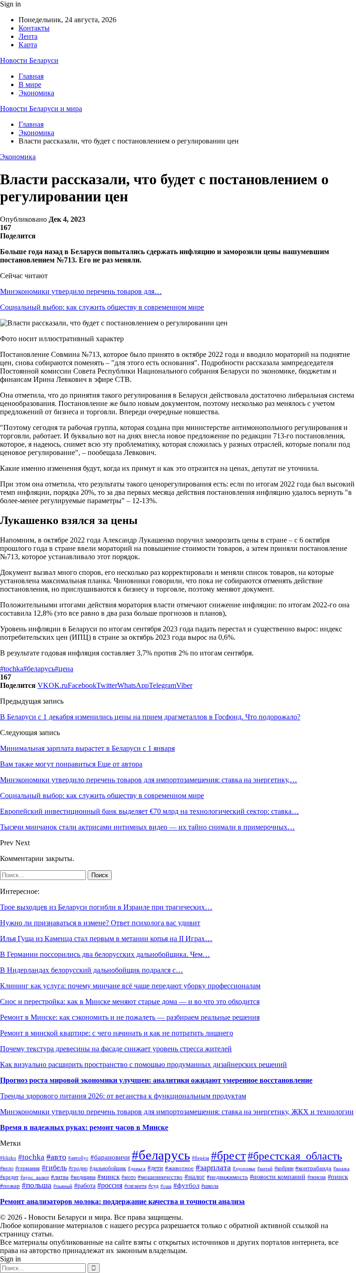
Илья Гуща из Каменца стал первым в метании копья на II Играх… (106, 938)
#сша (166, 1186)
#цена (64, 669)
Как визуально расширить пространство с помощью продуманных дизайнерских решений (143, 1064)
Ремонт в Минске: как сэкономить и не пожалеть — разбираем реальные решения (130, 1017)
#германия (27, 1168)
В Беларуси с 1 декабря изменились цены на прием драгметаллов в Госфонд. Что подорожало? (150, 717)
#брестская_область (295, 1156)
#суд (153, 1186)
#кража (341, 1168)
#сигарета (135, 1186)
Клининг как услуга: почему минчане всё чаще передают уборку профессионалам (130, 986)
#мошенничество (160, 1177)
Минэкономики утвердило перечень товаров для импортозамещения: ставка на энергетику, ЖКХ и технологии (177, 1112)
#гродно (78, 1169)
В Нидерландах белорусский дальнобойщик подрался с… (91, 970)
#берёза (200, 1158)
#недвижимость (227, 1177)
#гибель (54, 1167)
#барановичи (110, 1157)
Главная (31, 76)
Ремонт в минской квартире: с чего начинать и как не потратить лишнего (116, 1033)
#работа (84, 1185)
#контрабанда (313, 1168)
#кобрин (283, 1169)
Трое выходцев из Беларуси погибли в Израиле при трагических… (106, 907)
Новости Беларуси (29, 60)
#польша (36, 1185)
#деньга (137, 1168)
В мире (30, 84)
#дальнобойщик (107, 1168)
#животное (179, 1168)
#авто (56, 1156)
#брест (228, 1155)
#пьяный (62, 1186)
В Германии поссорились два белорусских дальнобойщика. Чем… (105, 954)
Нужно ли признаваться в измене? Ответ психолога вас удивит (100, 923)
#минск (108, 1176)
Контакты (34, 28)
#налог (194, 1176)
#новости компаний (277, 1176)
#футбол (186, 1185)
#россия (109, 1185)
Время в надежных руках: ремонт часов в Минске (84, 1127)
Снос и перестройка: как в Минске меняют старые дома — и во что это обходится (130, 1001)
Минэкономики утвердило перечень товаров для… (81, 291)
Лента (28, 36)
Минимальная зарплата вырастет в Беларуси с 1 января (87, 748)
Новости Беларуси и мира (41, 108)
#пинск (338, 1176)
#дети (155, 1168)
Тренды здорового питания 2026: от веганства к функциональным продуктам (123, 1096)
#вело (6, 1169)
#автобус (78, 1158)
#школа (209, 1186)
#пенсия (316, 1177)
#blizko (8, 1158)
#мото (128, 1177)
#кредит (9, 1177)
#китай (265, 1168)
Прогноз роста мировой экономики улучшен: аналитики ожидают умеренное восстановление (156, 1080)
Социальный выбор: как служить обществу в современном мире (102, 307)
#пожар (10, 1186)
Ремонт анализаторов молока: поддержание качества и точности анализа (122, 1201)
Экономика (36, 93)
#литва (60, 1176)
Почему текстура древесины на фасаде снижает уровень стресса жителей (116, 1049)
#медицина (82, 1177)
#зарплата (213, 1167)
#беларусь (39, 669)
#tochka (11, 669)
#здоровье (244, 1168)
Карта (28, 45)
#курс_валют (34, 1177)
